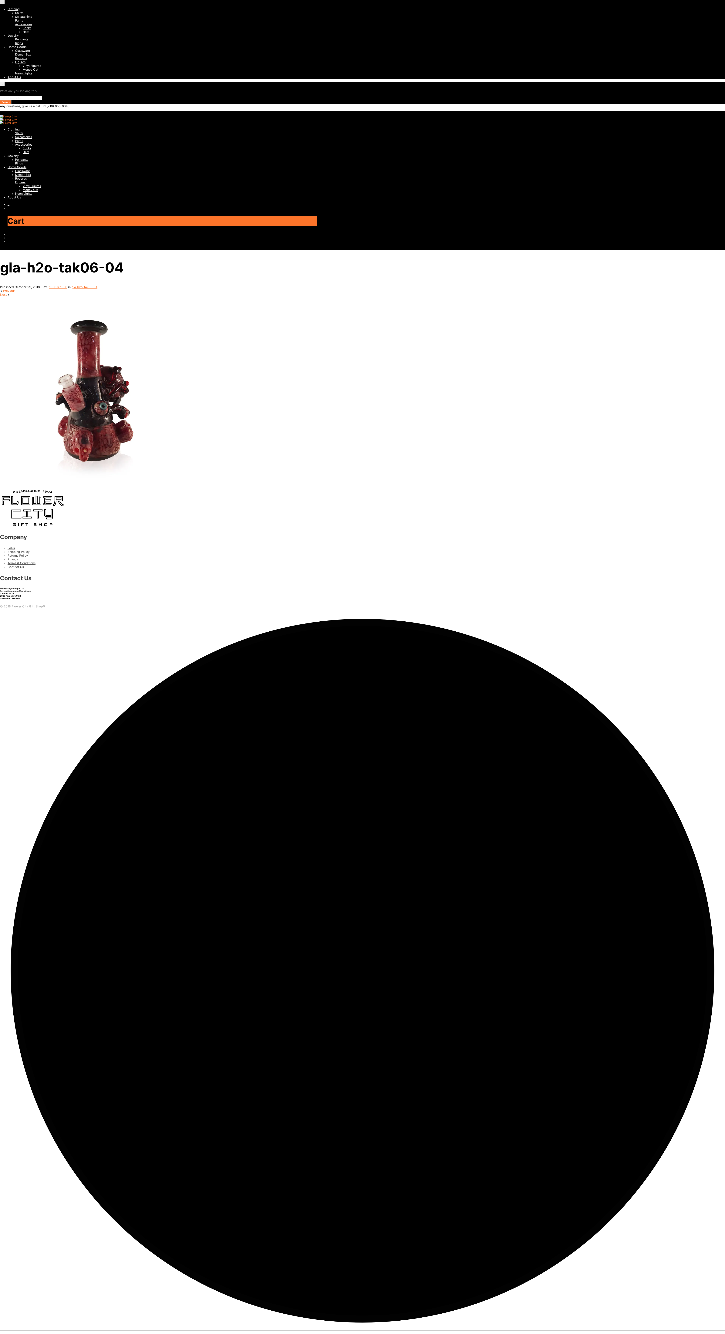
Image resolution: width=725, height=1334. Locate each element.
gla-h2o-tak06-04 (84, 287)
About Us (14, 77)
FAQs (11, 548)
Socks (27, 28)
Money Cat (30, 69)
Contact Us (16, 567)
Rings (19, 43)
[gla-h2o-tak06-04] (94, 484)
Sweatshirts (23, 17)
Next (3, 294)
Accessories (23, 24)
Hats (26, 32)
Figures (20, 62)
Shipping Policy (19, 552)
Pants (19, 20)
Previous (9, 291)
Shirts (19, 13)
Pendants (21, 39)
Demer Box (23, 54)
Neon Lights (23, 73)
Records (21, 58)
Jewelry (13, 35)
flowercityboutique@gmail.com (15, 591)
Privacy (13, 559)
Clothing (14, 9)
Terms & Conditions (21, 563)
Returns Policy (18, 555)
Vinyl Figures (32, 66)
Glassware (22, 50)
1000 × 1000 (58, 287)
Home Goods (17, 47)
